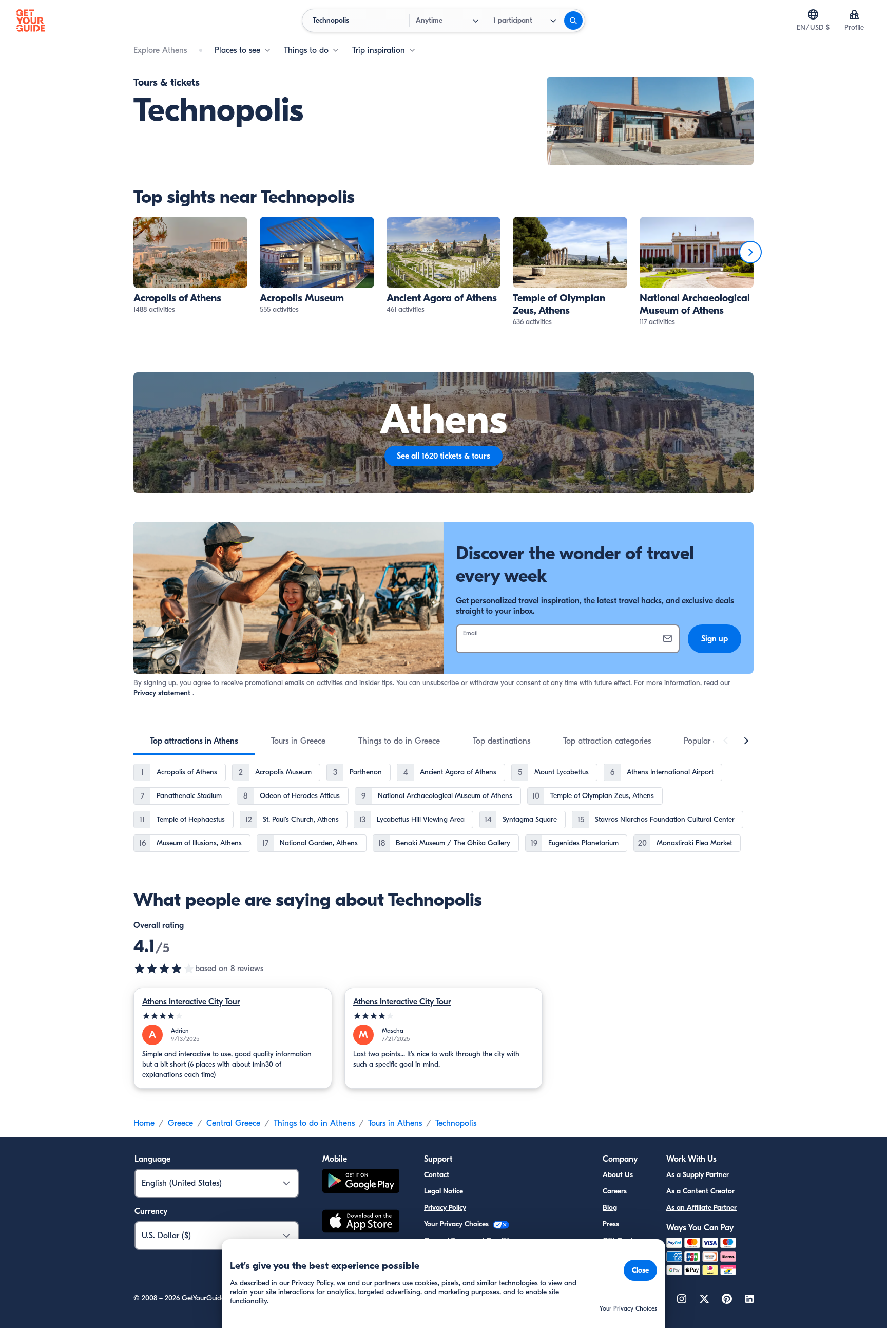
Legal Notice (443, 1191)
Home (144, 1123)
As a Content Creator (700, 1191)
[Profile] (854, 14)
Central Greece (233, 1123)
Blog (610, 1207)
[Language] (813, 14)
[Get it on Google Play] (360, 1182)
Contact (436, 1174)
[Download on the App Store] (360, 1222)
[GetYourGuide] (30, 20)
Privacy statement (161, 693)
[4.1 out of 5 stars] (164, 968)
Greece (180, 1123)
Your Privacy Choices (457, 1224)
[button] (190, 266)
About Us (618, 1174)
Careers (615, 1191)
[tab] (194, 741)
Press (611, 1224)
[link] (190, 266)
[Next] (750, 252)
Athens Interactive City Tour (191, 1002)
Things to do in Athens (314, 1123)
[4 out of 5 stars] (232, 1016)
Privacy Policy (445, 1207)
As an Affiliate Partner (701, 1207)
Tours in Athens (395, 1123)
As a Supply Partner (697, 1174)
